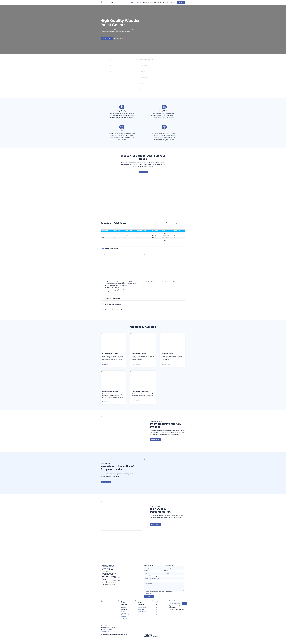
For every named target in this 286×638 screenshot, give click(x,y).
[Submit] (184, 603)
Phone (166, 570)
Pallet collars (142, 602)
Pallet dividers (142, 606)
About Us (124, 604)
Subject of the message (151, 576)
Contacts (124, 609)
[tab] (162, 223)
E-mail (146, 570)
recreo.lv (155, 636)
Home (123, 602)
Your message (148, 581)
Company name (168, 565)
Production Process (127, 606)
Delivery (123, 608)
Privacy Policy (148, 593)
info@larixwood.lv (111, 566)
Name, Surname (148, 565)
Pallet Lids (141, 604)
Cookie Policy (148, 635)
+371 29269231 (110, 568)
